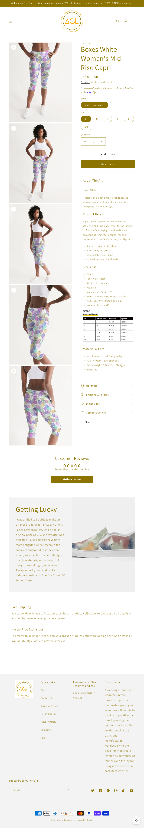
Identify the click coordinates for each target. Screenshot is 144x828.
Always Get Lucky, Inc (66, 820)
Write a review (72, 479)
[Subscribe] (68, 790)
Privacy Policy (48, 721)
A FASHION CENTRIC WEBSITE (84, 695)
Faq (43, 737)
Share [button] (88, 422)
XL (128, 118)
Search (44, 690)
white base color (94, 105)
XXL (86, 126)
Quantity (85, 134)
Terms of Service (50, 706)
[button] (10, 21)
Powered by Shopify (85, 820)
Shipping (85, 82)
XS (85, 118)
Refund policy (48, 713)
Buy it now (108, 164)
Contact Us (47, 698)
